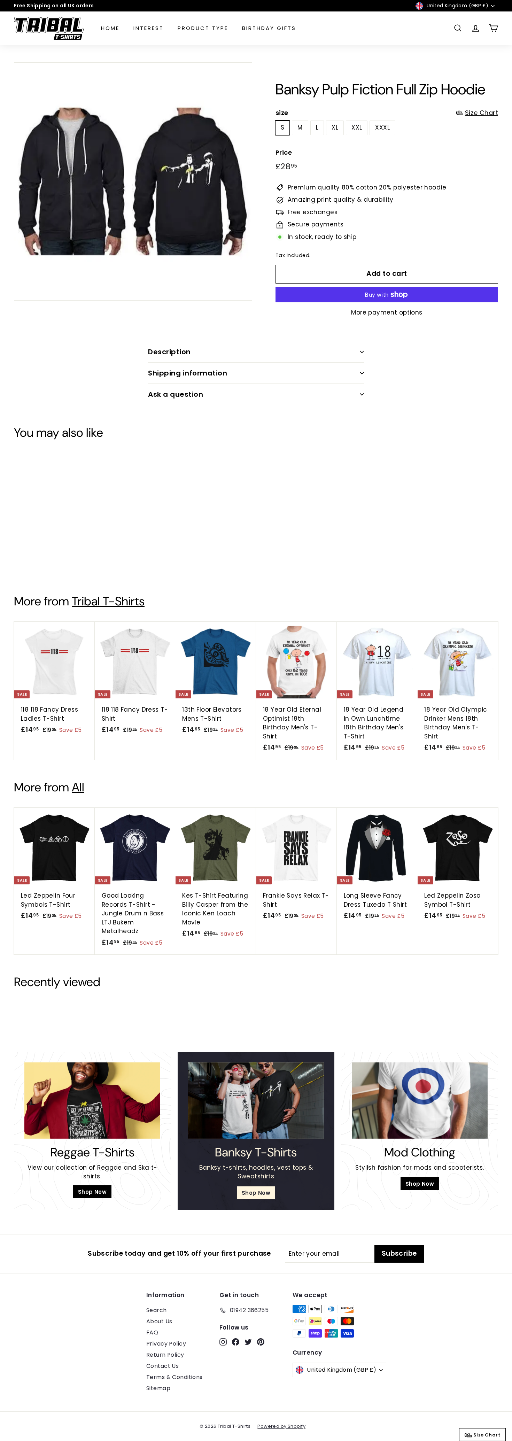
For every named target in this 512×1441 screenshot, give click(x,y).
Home (110, 28)
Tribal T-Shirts (108, 601)
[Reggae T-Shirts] (92, 1100)
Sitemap (158, 1388)
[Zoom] (133, 181)
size (387, 112)
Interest (148, 28)
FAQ (152, 1332)
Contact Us (162, 1366)
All (78, 787)
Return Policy (165, 1355)
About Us (159, 1321)
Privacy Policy (166, 1344)
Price (284, 152)
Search (156, 1310)
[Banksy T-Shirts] (256, 1100)
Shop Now (92, 1191)
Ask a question (175, 394)
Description (169, 352)
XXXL (382, 127)
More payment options (386, 312)
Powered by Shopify (281, 1426)
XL (335, 127)
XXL (356, 127)
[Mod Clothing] (420, 1100)
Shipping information (187, 373)
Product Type (203, 28)
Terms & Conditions (174, 1377)
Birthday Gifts (269, 28)
